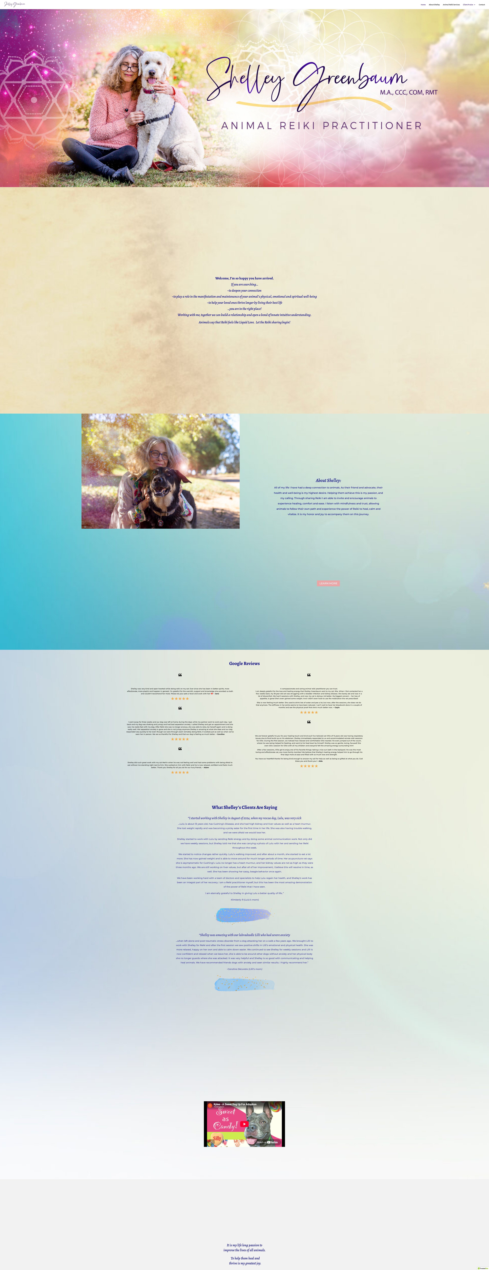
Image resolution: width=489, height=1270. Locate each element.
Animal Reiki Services (451, 5)
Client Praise (468, 5)
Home (423, 5)
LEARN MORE (328, 583)
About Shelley (434, 5)
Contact (482, 5)
